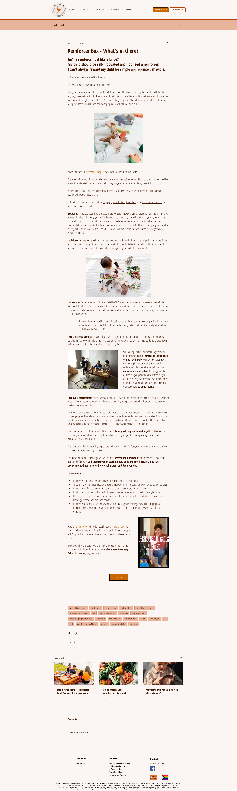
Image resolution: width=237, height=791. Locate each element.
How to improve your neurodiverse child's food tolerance (114, 691)
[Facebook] (152, 768)
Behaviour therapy (110, 608)
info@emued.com (157, 763)
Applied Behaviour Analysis (78, 608)
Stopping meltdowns (138, 613)
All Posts (59, 25)
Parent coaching (96, 608)
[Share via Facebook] (69, 633)
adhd (71, 624)
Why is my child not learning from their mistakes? (162, 691)
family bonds (134, 624)
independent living (130, 618)
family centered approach (107, 613)
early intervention (114, 618)
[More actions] (167, 43)
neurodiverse (124, 613)
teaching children (126, 608)
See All (181, 657)
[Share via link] (75, 633)
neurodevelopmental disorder (79, 613)
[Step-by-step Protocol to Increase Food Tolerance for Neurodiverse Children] (74, 673)
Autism (143, 618)
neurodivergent (154, 618)
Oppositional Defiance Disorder (87, 624)
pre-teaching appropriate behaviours (81, 618)
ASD (165, 618)
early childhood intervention (145, 608)
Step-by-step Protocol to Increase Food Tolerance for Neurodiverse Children (73, 691)
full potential (101, 618)
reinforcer (104, 624)
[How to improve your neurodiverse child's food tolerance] (119, 673)
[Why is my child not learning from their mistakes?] (163, 673)
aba (94, 613)
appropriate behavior (118, 624)
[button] (179, 25)
